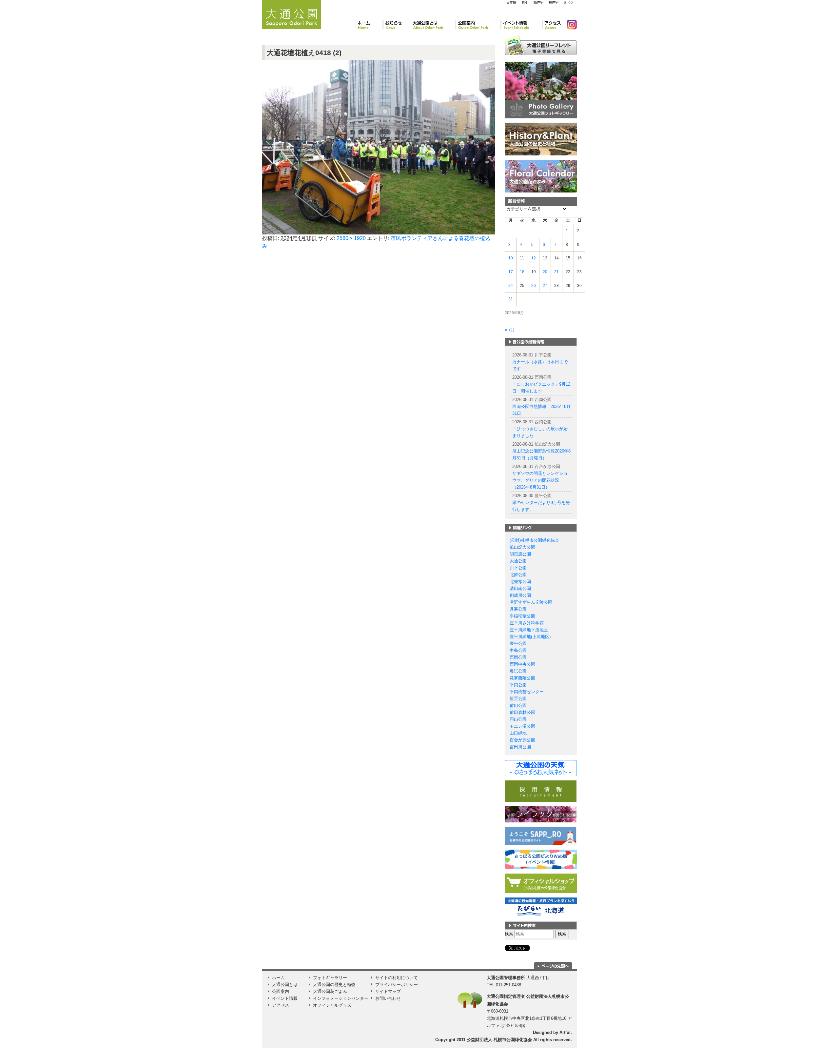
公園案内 (477, 25)
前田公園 (518, 705)
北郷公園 (518, 574)
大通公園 (518, 560)
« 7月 (510, 329)
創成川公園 (520, 595)
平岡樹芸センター (527, 691)
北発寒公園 (520, 581)
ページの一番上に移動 (553, 965)
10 (510, 258)
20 (545, 272)
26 (533, 285)
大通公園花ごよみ (330, 991)
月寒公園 (518, 609)
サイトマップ (388, 991)
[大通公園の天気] (540, 767)
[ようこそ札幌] (541, 835)
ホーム (368, 25)
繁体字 (553, 2)
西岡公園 (518, 657)
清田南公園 (520, 588)
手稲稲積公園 (522, 616)
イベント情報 (521, 25)
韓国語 (568, 2)
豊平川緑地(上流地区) (530, 636)
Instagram (569, 25)
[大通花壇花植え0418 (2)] (378, 147)
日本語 (511, 2)
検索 (509, 933)
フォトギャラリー (330, 977)
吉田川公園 (520, 746)
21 (556, 272)
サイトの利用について (396, 977)
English (525, 2)
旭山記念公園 (522, 547)
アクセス (552, 25)
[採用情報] (540, 790)
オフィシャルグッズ (332, 1005)
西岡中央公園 (522, 664)
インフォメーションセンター (340, 998)
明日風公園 (520, 554)
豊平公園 (518, 643)
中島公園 (518, 650)
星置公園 (518, 698)
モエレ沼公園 (522, 726)
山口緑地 (518, 733)
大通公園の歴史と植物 (334, 984)
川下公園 (518, 567)
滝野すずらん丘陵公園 (531, 602)
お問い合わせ (388, 998)
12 (533, 258)
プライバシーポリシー (396, 984)
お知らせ (396, 25)
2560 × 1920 (351, 238)
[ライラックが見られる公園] (540, 814)
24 (510, 285)
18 (522, 272)
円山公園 (518, 719)
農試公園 (518, 671)
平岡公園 (518, 684)
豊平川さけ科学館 (527, 622)
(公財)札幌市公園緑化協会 (534, 540)
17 (510, 272)
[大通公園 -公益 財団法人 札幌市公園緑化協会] (291, 13)
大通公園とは (432, 25)
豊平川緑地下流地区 (529, 629)
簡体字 (538, 2)
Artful (565, 1032)
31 (510, 299)
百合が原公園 (522, 739)
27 (545, 285)
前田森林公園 (522, 712)
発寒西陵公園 (522, 677)
